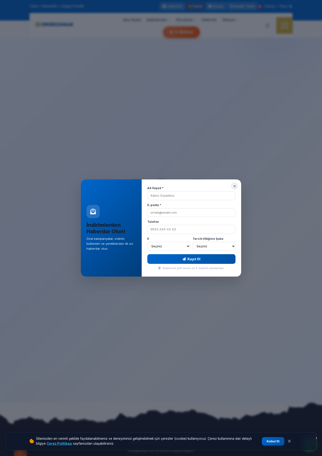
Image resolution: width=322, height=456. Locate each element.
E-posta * (154, 205)
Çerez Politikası (59, 443)
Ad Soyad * (155, 188)
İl (148, 238)
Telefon (153, 222)
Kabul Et (273, 441)
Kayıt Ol (193, 259)
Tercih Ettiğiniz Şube (208, 238)
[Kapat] (234, 186)
